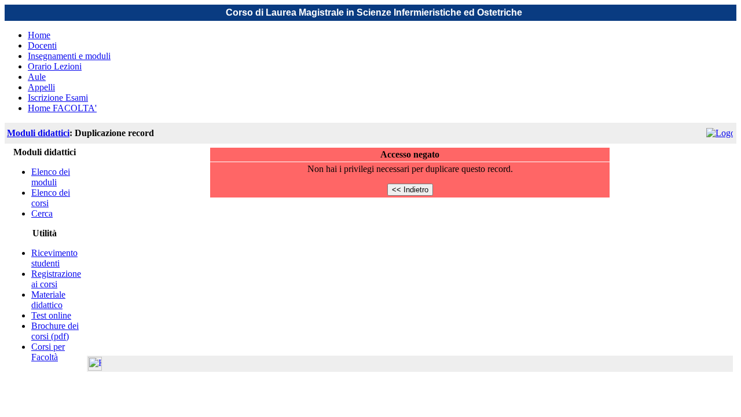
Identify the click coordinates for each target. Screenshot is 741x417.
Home (39, 35)
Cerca (42, 213)
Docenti (42, 45)
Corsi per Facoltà (48, 352)
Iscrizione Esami (58, 98)
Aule (37, 77)
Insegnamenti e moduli (69, 56)
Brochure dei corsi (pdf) (55, 331)
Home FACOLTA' (62, 108)
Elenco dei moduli (50, 177)
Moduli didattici (38, 133)
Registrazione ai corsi (56, 279)
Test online (51, 315)
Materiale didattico (48, 300)
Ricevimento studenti (54, 258)
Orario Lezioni (55, 66)
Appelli (41, 87)
